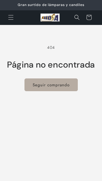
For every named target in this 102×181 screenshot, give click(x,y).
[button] (11, 17)
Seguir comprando (51, 85)
